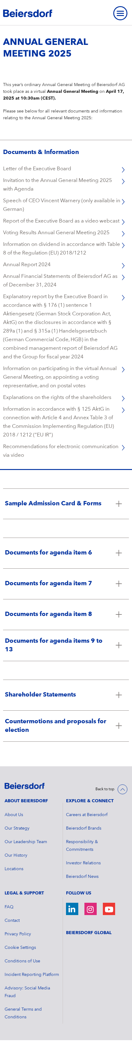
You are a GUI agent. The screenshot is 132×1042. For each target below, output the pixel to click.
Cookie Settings (20, 947)
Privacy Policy (18, 934)
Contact (12, 920)
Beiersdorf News (82, 876)
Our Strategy (17, 828)
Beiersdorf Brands (83, 828)
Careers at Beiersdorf (86, 815)
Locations (14, 869)
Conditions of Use (22, 961)
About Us (14, 815)
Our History (16, 855)
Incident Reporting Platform (32, 975)
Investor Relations (83, 863)
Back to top (105, 789)
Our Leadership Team (26, 842)
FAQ (9, 907)
